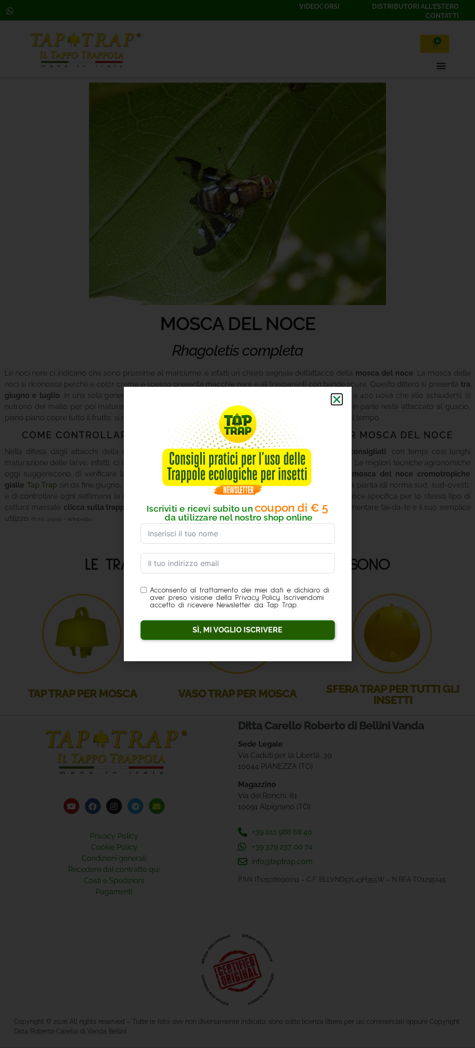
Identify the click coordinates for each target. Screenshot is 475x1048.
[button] (337, 399)
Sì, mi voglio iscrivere (237, 629)
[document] (237, 524)
